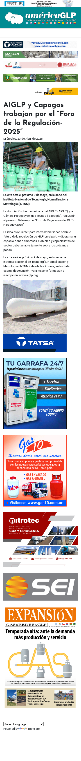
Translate (34, 728)
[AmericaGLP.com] (40, 17)
